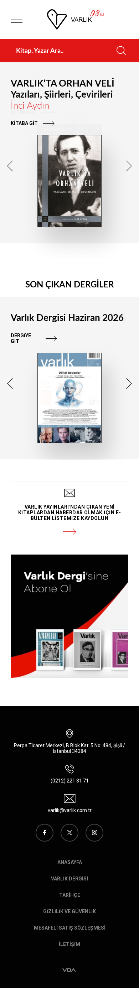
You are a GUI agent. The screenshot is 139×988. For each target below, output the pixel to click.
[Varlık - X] (69, 833)
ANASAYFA (69, 862)
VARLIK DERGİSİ (69, 879)
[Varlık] (75, 19)
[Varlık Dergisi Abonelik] (69, 616)
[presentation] (10, 166)
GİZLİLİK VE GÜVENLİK (69, 911)
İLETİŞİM (69, 944)
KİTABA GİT (24, 123)
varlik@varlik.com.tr (70, 810)
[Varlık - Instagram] (94, 833)
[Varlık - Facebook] (44, 833)
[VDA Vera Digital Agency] (69, 970)
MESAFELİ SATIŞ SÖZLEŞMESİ (69, 928)
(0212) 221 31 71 (70, 781)
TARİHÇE (69, 895)
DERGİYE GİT (21, 338)
